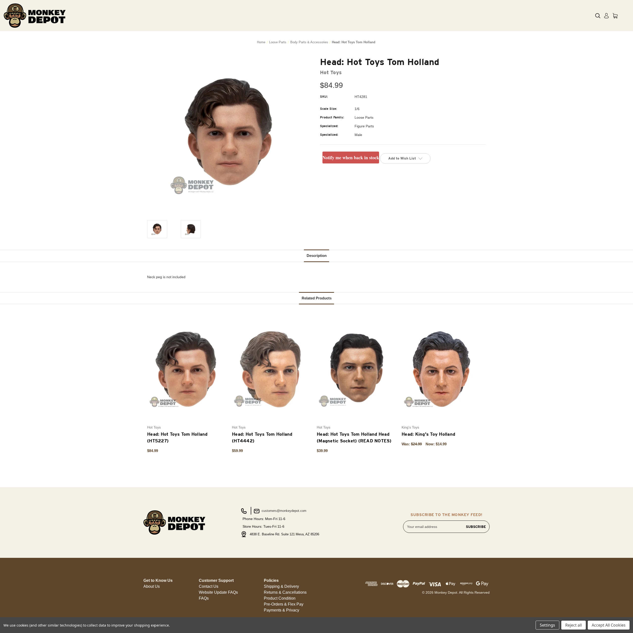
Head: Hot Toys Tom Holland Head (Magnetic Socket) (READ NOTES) (354, 437)
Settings (547, 625)
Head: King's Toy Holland (428, 434)
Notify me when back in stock (350, 157)
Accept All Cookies (609, 625)
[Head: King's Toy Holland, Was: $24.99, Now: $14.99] (441, 368)
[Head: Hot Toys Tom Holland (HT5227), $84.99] (187, 368)
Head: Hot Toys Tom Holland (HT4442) (262, 437)
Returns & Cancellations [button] (285, 592)
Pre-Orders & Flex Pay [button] (283, 604)
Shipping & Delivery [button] (281, 586)
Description (317, 255)
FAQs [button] (204, 598)
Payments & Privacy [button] (281, 610)
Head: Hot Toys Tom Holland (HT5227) (177, 437)
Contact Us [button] (208, 586)
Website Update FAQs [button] (218, 592)
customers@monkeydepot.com (283, 511)
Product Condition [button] (279, 598)
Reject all (573, 625)
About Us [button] (151, 586)
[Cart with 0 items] (615, 16)
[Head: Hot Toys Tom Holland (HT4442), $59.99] (272, 368)
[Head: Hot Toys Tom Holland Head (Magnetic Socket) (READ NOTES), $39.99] (356, 368)
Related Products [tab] (317, 298)
